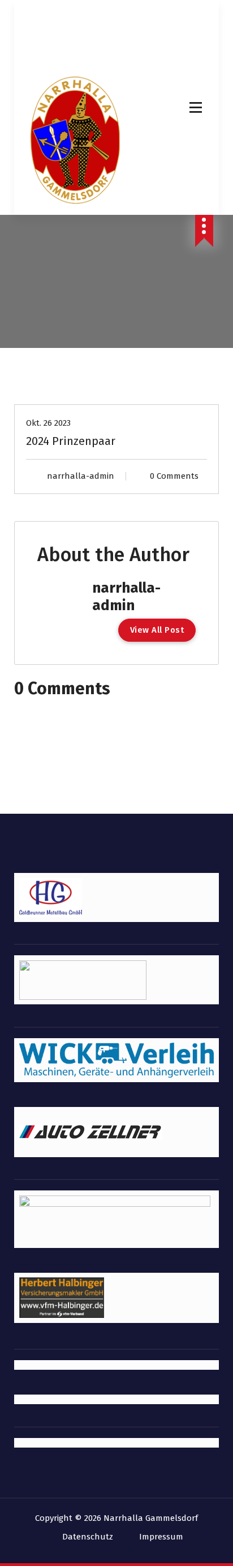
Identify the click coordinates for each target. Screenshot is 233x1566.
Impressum (161, 1537)
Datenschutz (87, 1537)
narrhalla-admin (80, 476)
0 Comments (174, 476)
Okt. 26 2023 (48, 423)
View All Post (157, 630)
